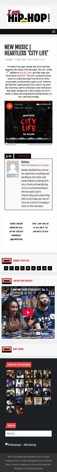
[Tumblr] (50, 268)
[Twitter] (6, 268)
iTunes (29, 73)
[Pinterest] (28, 268)
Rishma (10, 59)
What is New (33, 59)
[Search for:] (28, 434)
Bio (10, 156)
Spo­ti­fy (23, 73)
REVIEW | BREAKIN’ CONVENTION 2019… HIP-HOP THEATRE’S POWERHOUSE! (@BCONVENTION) (16, 232)
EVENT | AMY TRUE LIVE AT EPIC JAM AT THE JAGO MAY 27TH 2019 (40, 228)
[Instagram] (17, 175)
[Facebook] (9, 175)
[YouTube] (39, 268)
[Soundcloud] (44, 268)
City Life (41, 59)
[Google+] (17, 268)
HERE (22, 76)
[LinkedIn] (13, 175)
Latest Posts (23, 156)
